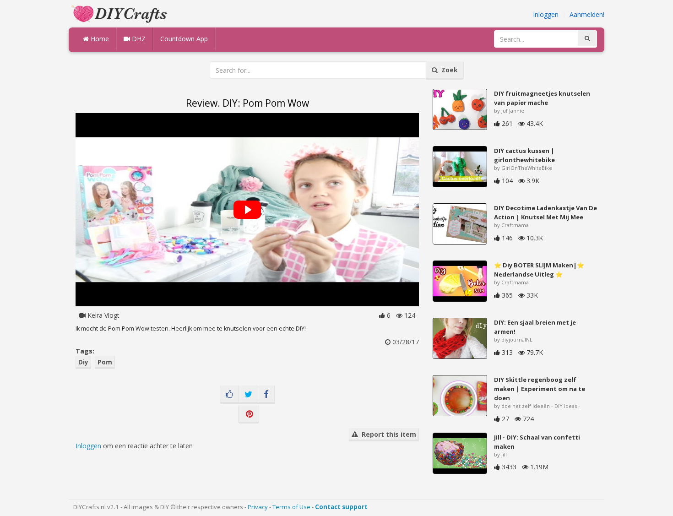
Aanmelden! (587, 14)
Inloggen (546, 14)
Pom (105, 362)
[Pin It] (248, 414)
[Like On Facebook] (229, 395)
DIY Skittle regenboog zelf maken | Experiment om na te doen (539, 388)
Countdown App (184, 38)
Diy (83, 362)
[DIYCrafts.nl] (120, 13)
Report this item (387, 434)
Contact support (341, 507)
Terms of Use (291, 507)
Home (99, 38)
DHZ (138, 38)
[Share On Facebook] (266, 395)
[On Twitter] (248, 395)
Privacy (258, 507)
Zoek (448, 69)
